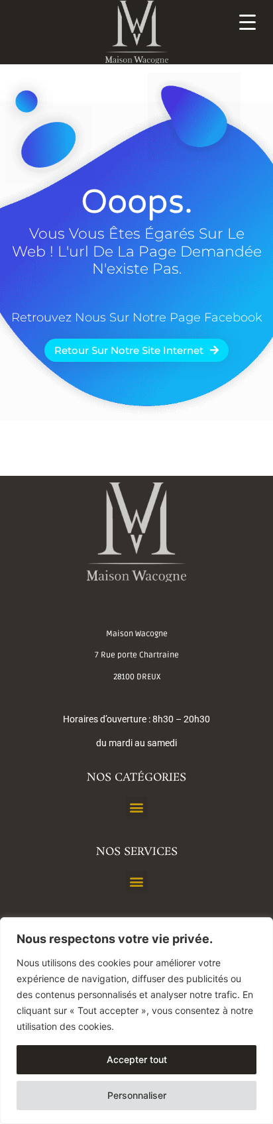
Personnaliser (136, 1095)
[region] (136, 1020)
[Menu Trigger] (247, 21)
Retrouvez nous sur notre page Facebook (136, 317)
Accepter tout (137, 1059)
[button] (137, 807)
